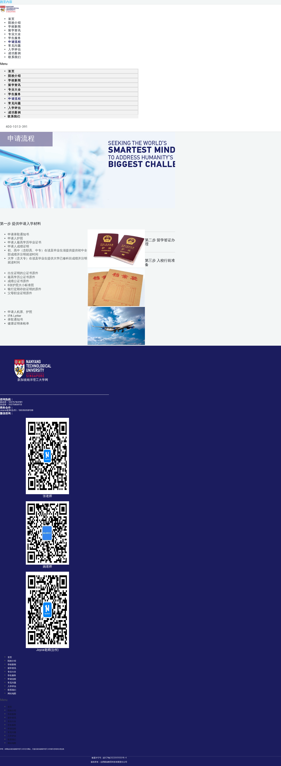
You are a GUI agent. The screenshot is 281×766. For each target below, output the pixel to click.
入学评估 (14, 49)
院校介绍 (14, 22)
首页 (11, 19)
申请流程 (14, 42)
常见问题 (14, 45)
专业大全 (14, 34)
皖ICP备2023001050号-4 (115, 757)
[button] (69, 64)
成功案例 (14, 53)
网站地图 (12, 693)
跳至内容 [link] (6, 2)
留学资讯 (14, 30)
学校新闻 (14, 26)
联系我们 (14, 57)
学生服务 (14, 38)
